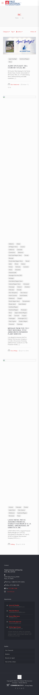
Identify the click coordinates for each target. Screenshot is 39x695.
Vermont (16, 315)
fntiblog (13, 544)
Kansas (10, 267)
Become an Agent (10, 658)
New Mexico (24, 292)
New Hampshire (13, 292)
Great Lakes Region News (16, 261)
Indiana (23, 264)
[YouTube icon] (19, 688)
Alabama (11, 244)
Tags (12, 31)
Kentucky (18, 267)
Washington (12, 318)
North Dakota (23, 295)
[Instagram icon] (23, 688)
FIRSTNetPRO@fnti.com (16, 628)
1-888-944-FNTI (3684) (18, 582)
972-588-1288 (13, 588)
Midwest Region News (14, 284)
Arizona (23, 246)
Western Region (23, 321)
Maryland (17, 269)
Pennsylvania (26, 301)
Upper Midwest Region (21, 312)
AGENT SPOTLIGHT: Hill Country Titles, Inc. (18, 67)
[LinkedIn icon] (21, 688)
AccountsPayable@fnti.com (17, 607)
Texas (10, 62)
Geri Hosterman (15, 84)
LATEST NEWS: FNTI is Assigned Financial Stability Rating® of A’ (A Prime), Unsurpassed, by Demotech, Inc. (19, 523)
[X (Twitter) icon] (17, 688)
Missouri (19, 287)
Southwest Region (24, 59)
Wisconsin (11, 324)
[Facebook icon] (15, 688)
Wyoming (19, 324)
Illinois (16, 264)
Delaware (20, 252)
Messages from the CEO (15, 275)
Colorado (19, 249)
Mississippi (11, 287)
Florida (26, 255)
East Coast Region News (15, 255)
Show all (33, 31)
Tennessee (24, 310)
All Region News (13, 246)
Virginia (24, 315)
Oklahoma (11, 298)
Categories (6, 31)
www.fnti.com (10, 591)
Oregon (20, 298)
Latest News (12, 510)
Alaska (18, 244)
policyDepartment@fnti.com (17, 612)
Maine (10, 269)
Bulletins (7, 654)
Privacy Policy (29, 685)
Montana (27, 287)
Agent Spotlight (13, 59)
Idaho (10, 264)
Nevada (19, 289)
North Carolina (13, 295)
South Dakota (22, 304)
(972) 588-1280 (14, 585)
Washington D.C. (22, 318)
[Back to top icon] (19, 677)
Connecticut (12, 252)
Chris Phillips (14, 350)
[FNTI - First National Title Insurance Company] (13, 2)
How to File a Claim (10, 662)
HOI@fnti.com (13, 617)
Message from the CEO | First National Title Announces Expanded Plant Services (18, 331)
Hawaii (27, 261)
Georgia (11, 258)
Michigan (11, 278)
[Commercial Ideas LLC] (15, 685)
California (11, 249)
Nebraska (11, 289)
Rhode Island (12, 304)
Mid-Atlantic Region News (15, 281)
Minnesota (26, 284)
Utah (10, 315)
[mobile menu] (2, 2)
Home (16, 18)
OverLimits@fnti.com (15, 623)
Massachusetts (12, 272)
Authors (19, 31)
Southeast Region (13, 307)
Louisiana (25, 267)
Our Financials (9, 650)
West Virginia (12, 321)
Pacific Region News (14, 301)
